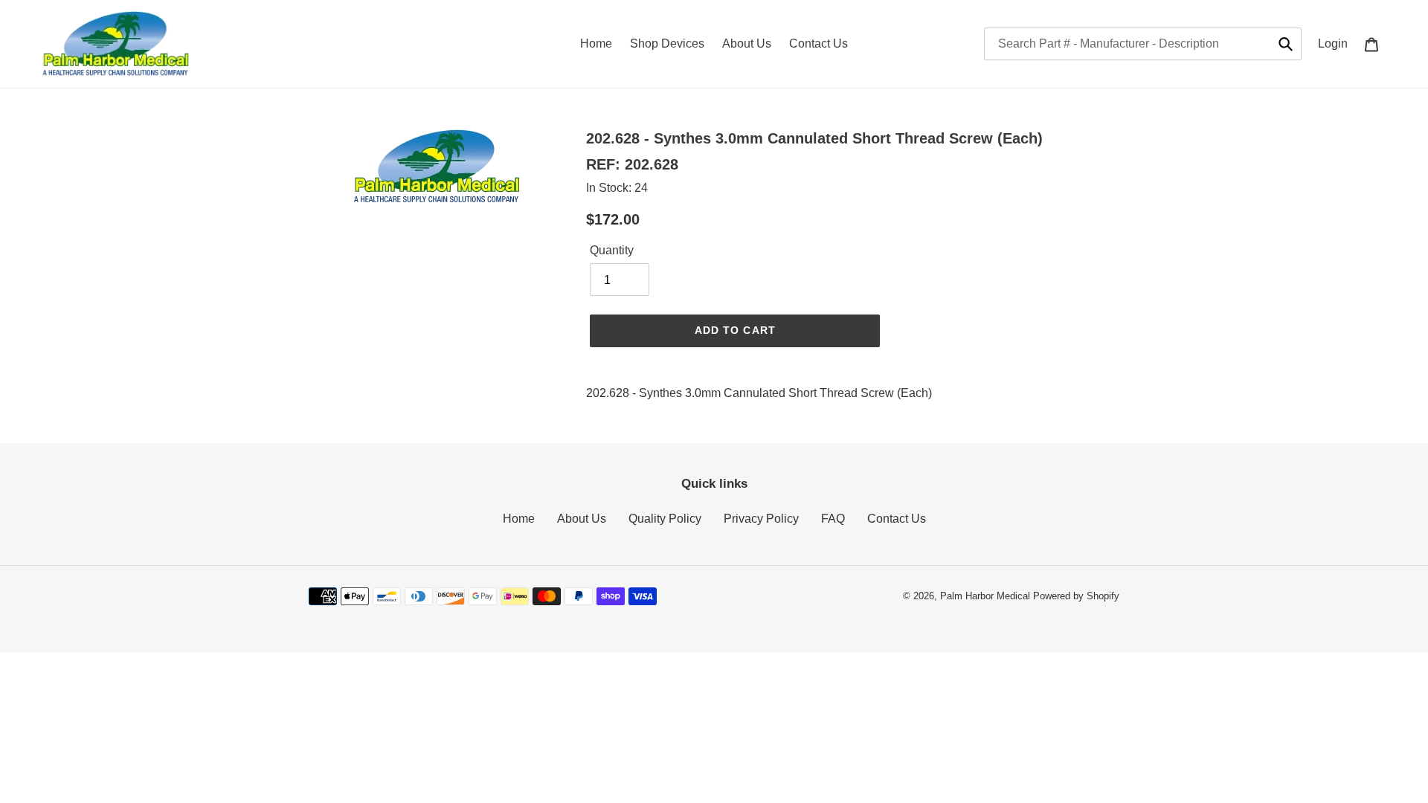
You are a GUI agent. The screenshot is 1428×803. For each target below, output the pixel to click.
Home (519, 518)
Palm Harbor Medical (985, 596)
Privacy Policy (761, 518)
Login (1337, 43)
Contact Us (896, 518)
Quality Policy (664, 518)
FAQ (833, 518)
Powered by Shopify (1076, 596)
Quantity (612, 250)
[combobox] (1143, 44)
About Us (581, 518)
